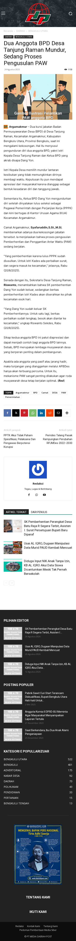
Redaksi (38, 483)
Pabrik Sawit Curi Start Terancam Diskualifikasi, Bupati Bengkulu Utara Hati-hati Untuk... (46, 697)
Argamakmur (22, 392)
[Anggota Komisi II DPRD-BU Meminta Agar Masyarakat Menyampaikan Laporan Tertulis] (13, 716)
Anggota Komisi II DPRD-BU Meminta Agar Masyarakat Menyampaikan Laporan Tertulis (46, 715)
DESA (54, 392)
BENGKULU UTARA (38, 31)
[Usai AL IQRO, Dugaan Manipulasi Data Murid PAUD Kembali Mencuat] (13, 547)
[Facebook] (7, 413)
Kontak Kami (33, 926)
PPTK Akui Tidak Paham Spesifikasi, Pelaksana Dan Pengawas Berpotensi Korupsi (20, 441)
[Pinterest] (24, 413)
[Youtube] (46, 495)
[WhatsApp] (33, 413)
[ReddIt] (49, 413)
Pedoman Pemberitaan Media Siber (38, 930)
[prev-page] (6, 583)
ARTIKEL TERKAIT (16, 512)
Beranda (8, 31)
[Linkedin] (41, 413)
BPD (35, 392)
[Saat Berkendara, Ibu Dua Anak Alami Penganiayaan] (13, 734)
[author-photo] (38, 478)
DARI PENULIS (39, 512)
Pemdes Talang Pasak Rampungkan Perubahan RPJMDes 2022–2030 (57, 439)
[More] (67, 413)
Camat (45, 392)
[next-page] (12, 583)
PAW (63, 392)
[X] (16, 413)
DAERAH (20, 31)
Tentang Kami (51, 926)
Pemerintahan (12, 397)
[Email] (58, 413)
